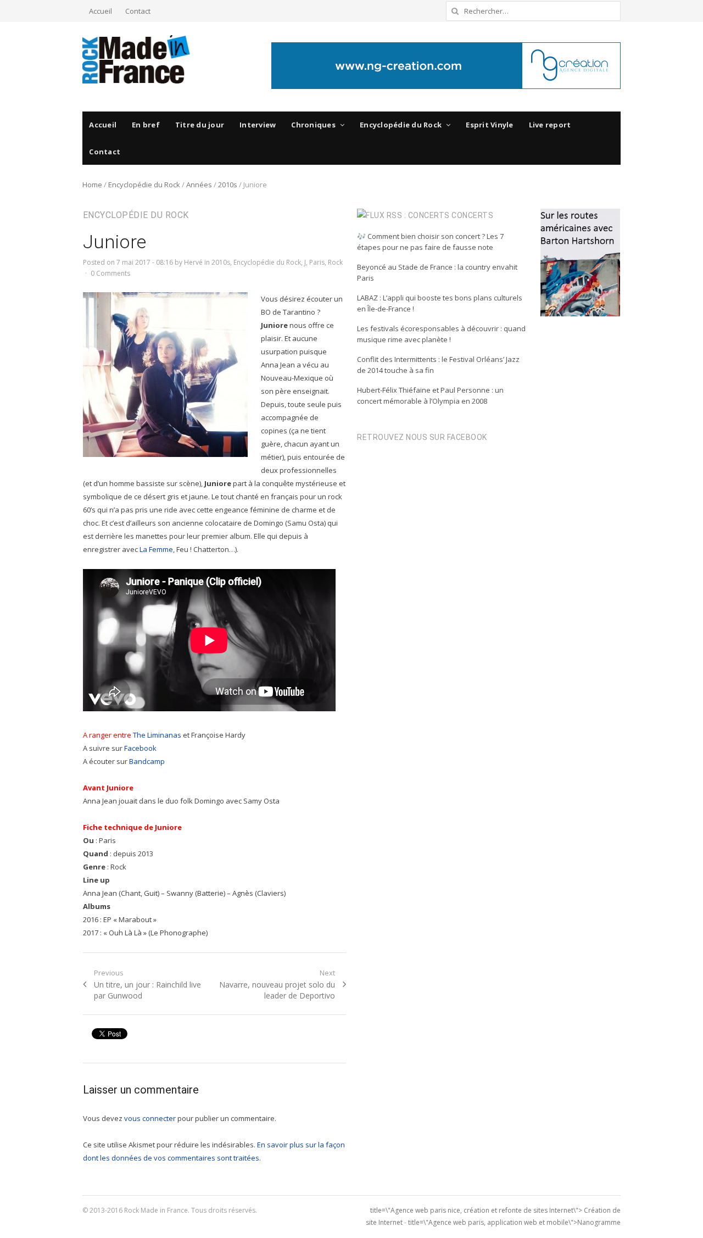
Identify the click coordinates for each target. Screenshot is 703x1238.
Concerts (472, 215)
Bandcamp (147, 761)
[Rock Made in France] (136, 59)
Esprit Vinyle (489, 125)
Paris (317, 262)
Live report (550, 125)
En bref (146, 125)
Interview (257, 125)
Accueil (100, 11)
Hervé (193, 262)
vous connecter (150, 1118)
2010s (227, 184)
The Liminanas (157, 735)
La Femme (156, 549)
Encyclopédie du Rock (401, 125)
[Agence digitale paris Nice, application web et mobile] (446, 65)
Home (92, 184)
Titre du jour (199, 125)
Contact (137, 11)
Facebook (140, 748)
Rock (335, 262)
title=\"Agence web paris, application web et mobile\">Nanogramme (514, 1222)
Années (199, 184)
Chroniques (313, 125)
